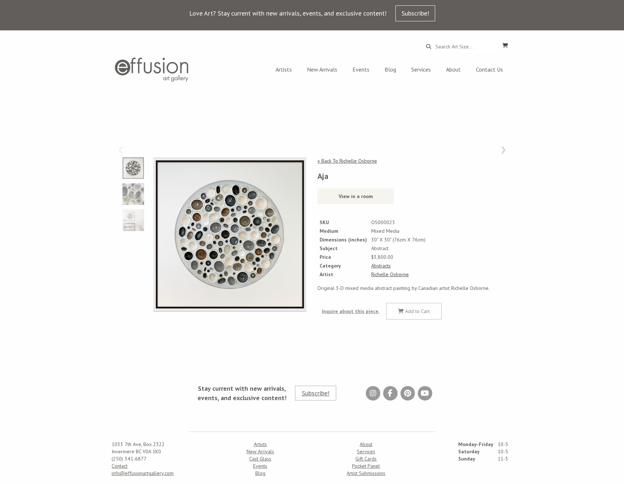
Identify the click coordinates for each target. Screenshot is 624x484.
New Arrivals (322, 69)
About (453, 69)
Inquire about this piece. (351, 311)
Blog (390, 69)
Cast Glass (260, 458)
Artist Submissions (366, 473)
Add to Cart (417, 311)
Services (421, 69)
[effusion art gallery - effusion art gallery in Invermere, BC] (152, 69)
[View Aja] (230, 234)
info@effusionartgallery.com (143, 473)
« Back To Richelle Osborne (347, 161)
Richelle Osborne (390, 274)
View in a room (356, 196)
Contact (119, 466)
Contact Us (489, 69)
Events (360, 69)
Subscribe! (415, 13)
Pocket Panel (366, 466)
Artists (284, 69)
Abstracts (381, 265)
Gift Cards (366, 458)
